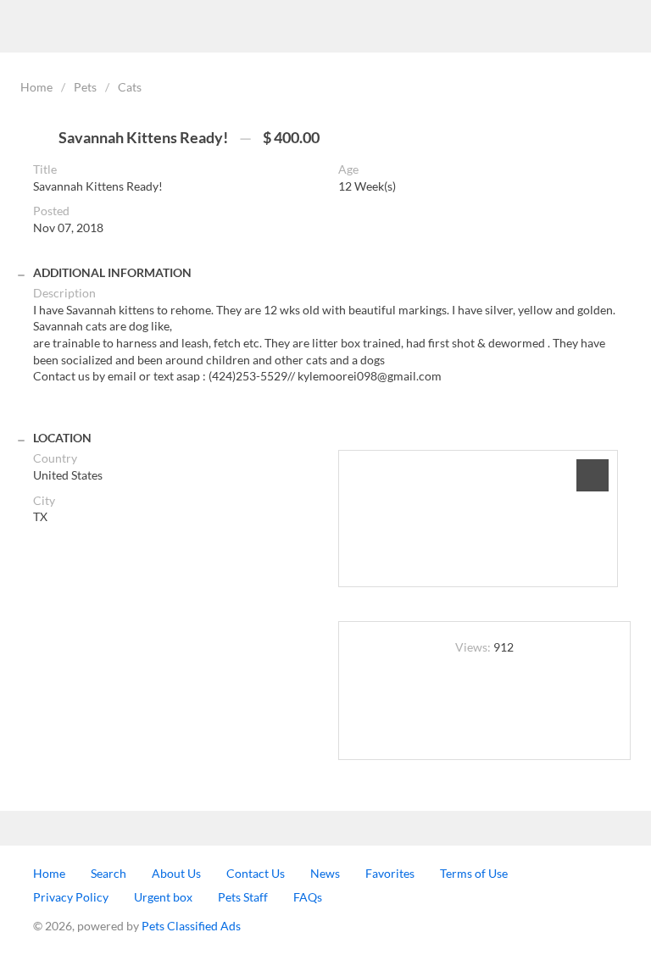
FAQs (307, 897)
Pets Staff (243, 897)
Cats (130, 87)
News (325, 873)
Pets (85, 87)
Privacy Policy (70, 897)
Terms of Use (474, 873)
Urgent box (163, 897)
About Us (176, 873)
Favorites (390, 873)
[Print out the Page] (485, 700)
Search (108, 873)
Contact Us (255, 873)
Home (36, 87)
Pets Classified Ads (191, 925)
